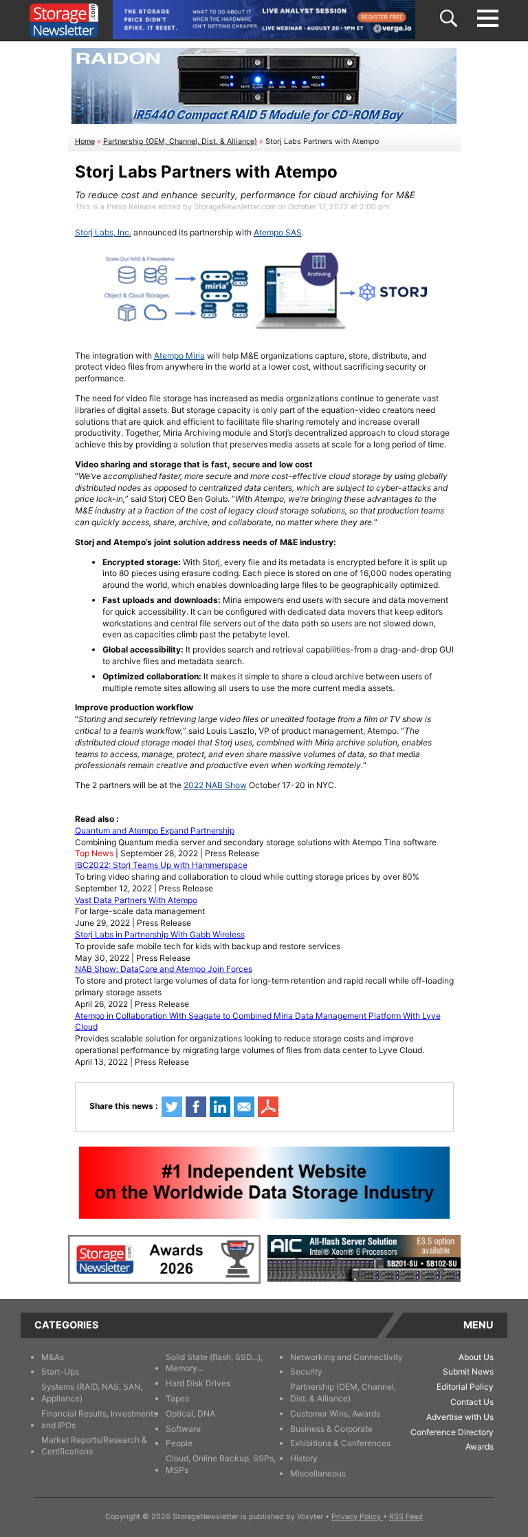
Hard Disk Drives (198, 1383)
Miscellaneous (318, 1473)
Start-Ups (60, 1371)
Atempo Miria (179, 355)
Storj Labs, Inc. (103, 232)
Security (306, 1371)
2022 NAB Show (215, 785)
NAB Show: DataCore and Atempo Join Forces (163, 969)
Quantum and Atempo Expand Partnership (154, 830)
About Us (476, 1357)
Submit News (468, 1371)
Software (183, 1428)
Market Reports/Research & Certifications (94, 1445)
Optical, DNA (190, 1413)
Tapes (177, 1398)
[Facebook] (196, 1106)
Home (85, 141)
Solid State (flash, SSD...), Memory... (214, 1363)
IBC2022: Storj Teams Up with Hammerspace (161, 865)
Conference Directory (452, 1432)
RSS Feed (406, 1516)
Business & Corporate (331, 1428)
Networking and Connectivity (346, 1357)
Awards (479, 1446)
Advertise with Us (460, 1417)
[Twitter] (172, 1106)
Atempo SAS (278, 232)
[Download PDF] (268, 1106)
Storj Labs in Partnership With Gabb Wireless (160, 934)
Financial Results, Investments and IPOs (99, 1419)
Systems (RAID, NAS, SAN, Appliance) (91, 1392)
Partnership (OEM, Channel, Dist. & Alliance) (180, 141)
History (304, 1458)
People (179, 1443)
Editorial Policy (465, 1386)
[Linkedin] (220, 1106)
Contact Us (472, 1402)
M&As (52, 1357)
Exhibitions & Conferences (340, 1443)
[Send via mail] (244, 1106)
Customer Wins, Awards (335, 1413)
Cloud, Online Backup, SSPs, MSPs (221, 1464)
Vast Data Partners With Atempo (136, 900)
